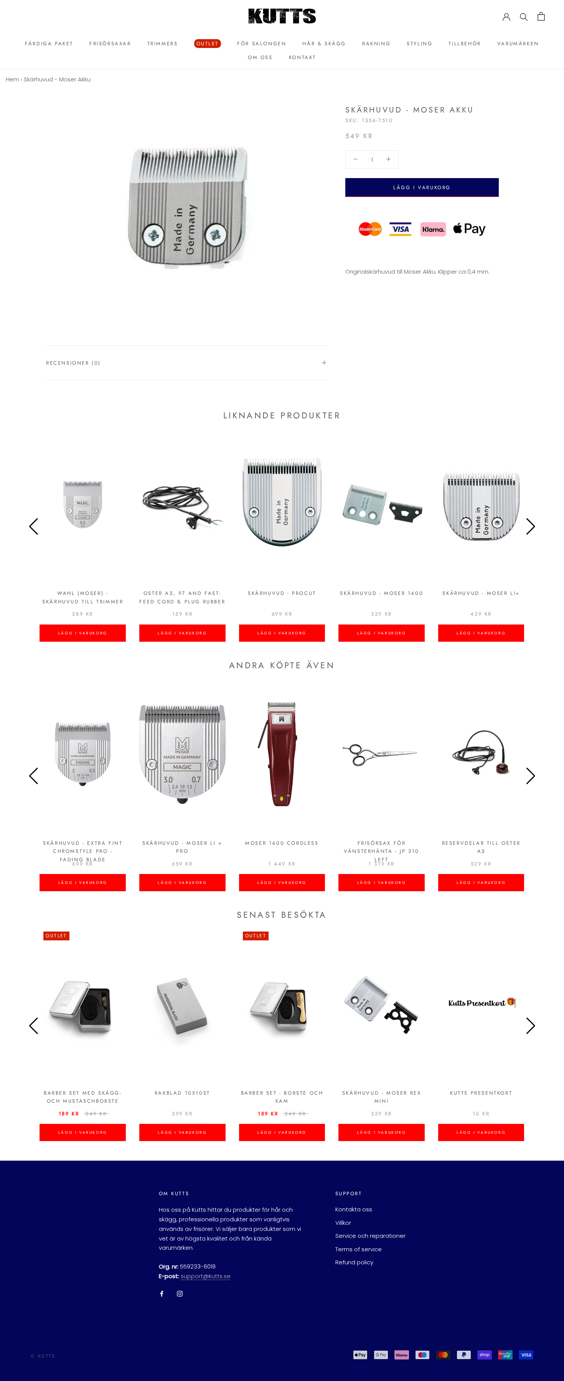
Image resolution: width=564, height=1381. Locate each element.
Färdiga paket (49, 43)
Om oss (260, 57)
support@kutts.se (206, 1276)
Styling (419, 43)
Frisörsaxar (110, 43)
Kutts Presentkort (481, 1093)
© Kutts (43, 1356)
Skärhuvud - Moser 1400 (381, 593)
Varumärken (518, 43)
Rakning (376, 43)
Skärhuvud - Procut (282, 593)
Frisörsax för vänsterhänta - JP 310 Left (381, 851)
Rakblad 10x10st (182, 1093)
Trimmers (162, 43)
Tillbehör (465, 43)
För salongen (261, 43)
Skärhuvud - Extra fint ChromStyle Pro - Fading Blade (82, 851)
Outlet (206, 44)
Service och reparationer (370, 1236)
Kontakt (302, 57)
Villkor (343, 1223)
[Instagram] (180, 1293)
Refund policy (354, 1262)
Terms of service (358, 1249)
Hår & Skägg (324, 43)
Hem (12, 79)
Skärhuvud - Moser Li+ (481, 593)
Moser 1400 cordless (281, 843)
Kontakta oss (353, 1209)
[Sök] (524, 16)
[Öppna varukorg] (541, 16)
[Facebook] (162, 1293)
